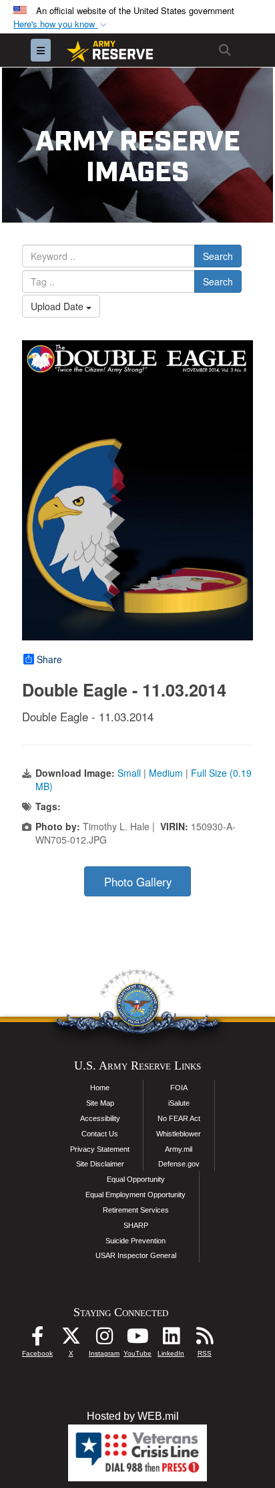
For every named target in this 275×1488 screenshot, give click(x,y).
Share (49, 659)
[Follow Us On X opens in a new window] (70, 1339)
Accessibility (100, 1118)
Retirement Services (136, 1210)
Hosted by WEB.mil (133, 1416)
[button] (61, 24)
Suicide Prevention (135, 1241)
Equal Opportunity (136, 1179)
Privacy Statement (99, 1149)
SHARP (135, 1225)
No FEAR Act (179, 1118)
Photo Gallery (138, 882)
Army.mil (178, 1149)
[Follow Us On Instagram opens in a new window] (104, 1339)
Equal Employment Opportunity (135, 1195)
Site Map (100, 1103)
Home (99, 1088)
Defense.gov (179, 1164)
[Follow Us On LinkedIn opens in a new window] (171, 1339)
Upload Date (58, 306)
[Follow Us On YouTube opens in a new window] (137, 1339)
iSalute (179, 1103)
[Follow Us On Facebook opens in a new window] (37, 1339)
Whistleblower (178, 1134)
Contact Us (99, 1134)
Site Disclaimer (100, 1164)
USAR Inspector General (135, 1255)
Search (218, 256)
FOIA (179, 1088)
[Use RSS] (204, 1339)
